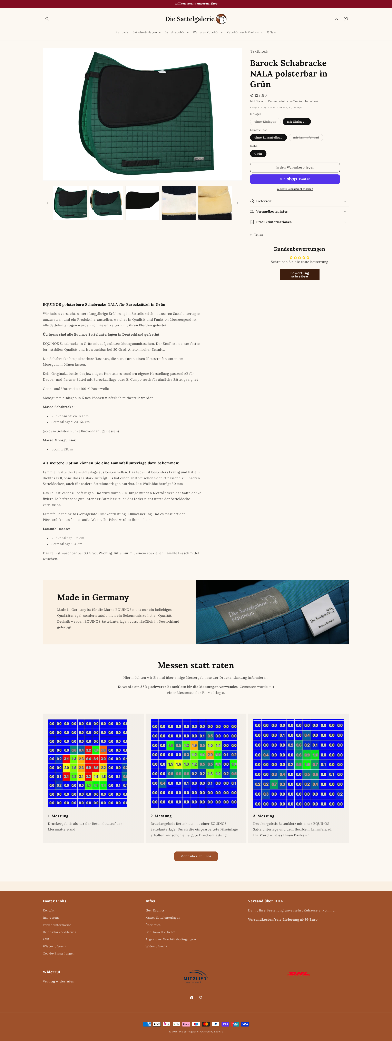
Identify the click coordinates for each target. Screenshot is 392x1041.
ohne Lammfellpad (268, 137)
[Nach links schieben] (47, 202)
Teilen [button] (258, 234)
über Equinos (155, 910)
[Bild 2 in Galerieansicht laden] (106, 203)
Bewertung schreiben (299, 274)
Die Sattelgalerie (189, 1031)
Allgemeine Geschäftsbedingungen (171, 939)
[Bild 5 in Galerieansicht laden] (215, 203)
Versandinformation (57, 925)
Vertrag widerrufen (59, 981)
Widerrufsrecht (156, 946)
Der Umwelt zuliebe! (160, 932)
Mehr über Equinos (196, 856)
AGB (46, 939)
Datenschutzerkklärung (60, 932)
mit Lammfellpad (308, 138)
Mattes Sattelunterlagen (163, 917)
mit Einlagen (297, 121)
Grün (258, 153)
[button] (47, 18)
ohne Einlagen (267, 122)
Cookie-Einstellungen (59, 953)
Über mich (153, 925)
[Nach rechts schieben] (237, 202)
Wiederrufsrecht (55, 946)
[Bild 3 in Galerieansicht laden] (142, 203)
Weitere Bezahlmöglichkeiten (295, 188)
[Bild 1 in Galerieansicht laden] (70, 203)
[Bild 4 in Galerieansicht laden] (178, 203)
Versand (273, 101)
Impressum (51, 917)
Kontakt (48, 910)
